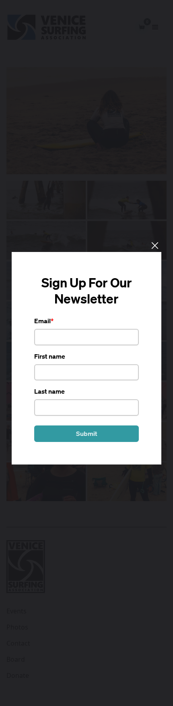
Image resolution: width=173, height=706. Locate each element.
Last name (49, 391)
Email (42, 321)
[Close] (154, 245)
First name (49, 356)
